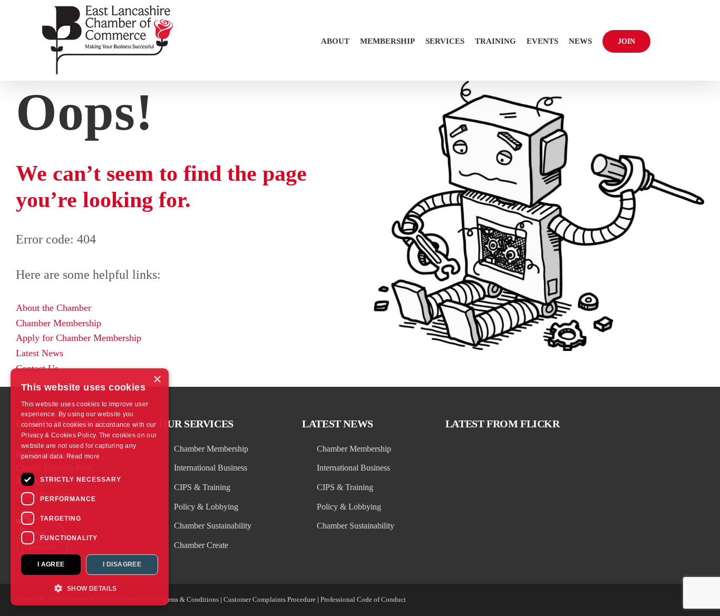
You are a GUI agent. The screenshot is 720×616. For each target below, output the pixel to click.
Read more (83, 456)
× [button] (157, 380)
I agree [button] (51, 564)
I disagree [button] (122, 564)
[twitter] (586, 600)
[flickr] (643, 600)
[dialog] (90, 486)
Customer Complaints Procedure (269, 599)
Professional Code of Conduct (363, 599)
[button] (664, 40)
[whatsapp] (681, 600)
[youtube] (662, 600)
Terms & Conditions (190, 599)
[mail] (700, 600)
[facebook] (624, 600)
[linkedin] (605, 600)
